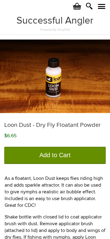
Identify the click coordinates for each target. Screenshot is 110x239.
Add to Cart (55, 155)
